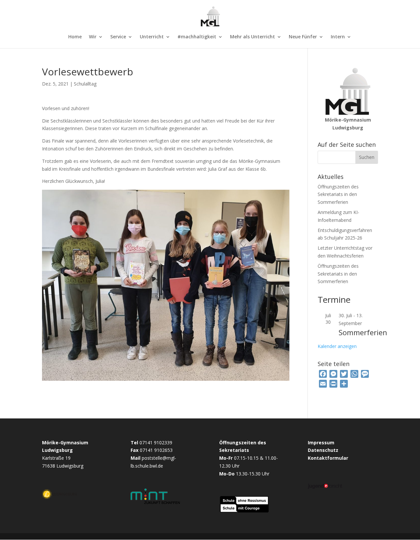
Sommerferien (363, 332)
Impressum (321, 442)
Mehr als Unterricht (252, 37)
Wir (92, 37)
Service (118, 37)
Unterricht (152, 37)
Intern (338, 37)
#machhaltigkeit (197, 37)
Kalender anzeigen (337, 346)
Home (75, 37)
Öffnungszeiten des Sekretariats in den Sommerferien (338, 194)
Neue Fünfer (303, 37)
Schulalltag (85, 84)
